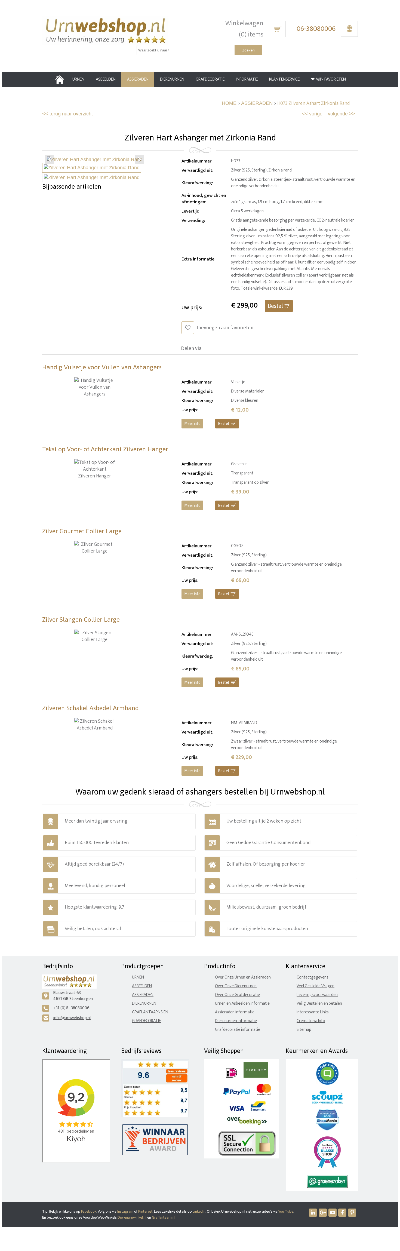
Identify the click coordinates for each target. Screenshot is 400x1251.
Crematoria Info (311, 1021)
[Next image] (139, 159)
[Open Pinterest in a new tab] (352, 1213)
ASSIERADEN (257, 103)
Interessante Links (313, 1012)
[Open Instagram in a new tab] (323, 1213)
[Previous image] (49, 159)
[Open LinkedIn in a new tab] (313, 1213)
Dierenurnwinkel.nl (132, 1217)
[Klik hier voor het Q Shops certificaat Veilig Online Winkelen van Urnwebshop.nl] (327, 1083)
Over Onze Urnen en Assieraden (243, 977)
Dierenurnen (144, 1003)
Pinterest (145, 1211)
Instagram (125, 1211)
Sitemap (304, 1029)
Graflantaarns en (150, 1012)
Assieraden (142, 994)
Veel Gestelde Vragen (315, 986)
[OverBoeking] (247, 1123)
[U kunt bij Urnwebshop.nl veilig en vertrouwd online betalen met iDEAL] (231, 1076)
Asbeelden (142, 986)
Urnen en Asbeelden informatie (242, 1003)
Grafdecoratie (146, 1021)
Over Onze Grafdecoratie (237, 994)
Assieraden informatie (234, 1012)
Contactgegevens (312, 977)
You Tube (285, 1211)
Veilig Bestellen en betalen (319, 1003)
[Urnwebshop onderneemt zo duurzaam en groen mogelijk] (327, 1187)
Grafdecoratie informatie (237, 1029)
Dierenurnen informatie (236, 1021)
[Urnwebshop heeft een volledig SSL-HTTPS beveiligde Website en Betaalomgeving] (247, 1154)
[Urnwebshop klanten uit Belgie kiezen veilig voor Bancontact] (258, 1109)
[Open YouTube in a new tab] (332, 1213)
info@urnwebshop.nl (72, 1018)
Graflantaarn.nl (163, 1217)
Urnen (138, 977)
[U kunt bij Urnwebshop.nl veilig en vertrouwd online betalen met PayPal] (236, 1093)
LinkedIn (199, 1211)
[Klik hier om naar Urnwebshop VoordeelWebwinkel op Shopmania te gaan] (327, 1129)
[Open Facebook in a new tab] (342, 1213)
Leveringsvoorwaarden (317, 994)
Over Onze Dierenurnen (236, 986)
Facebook (88, 1211)
